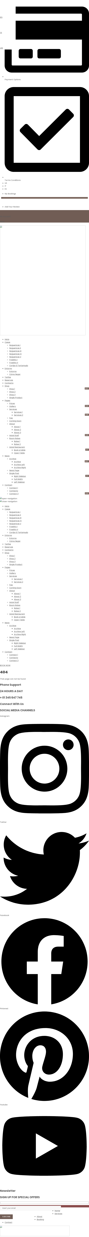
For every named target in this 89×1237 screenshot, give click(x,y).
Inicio (7, 339)
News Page (14, 470)
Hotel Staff (14, 435)
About (12, 424)
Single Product (15, 397)
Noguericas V (15, 357)
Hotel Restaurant (17, 447)
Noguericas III (15, 351)
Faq (11, 418)
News (7, 456)
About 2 (17, 429)
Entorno (8, 368)
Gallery (12, 406)
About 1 (17, 426)
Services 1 (18, 412)
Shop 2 (12, 391)
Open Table (19, 453)
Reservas (9, 380)
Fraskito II (13, 362)
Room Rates (14, 438)
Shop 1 (12, 389)
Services (13, 409)
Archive (12, 458)
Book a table (19, 450)
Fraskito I (13, 359)
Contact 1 (13, 488)
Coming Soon (15, 421)
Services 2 (18, 415)
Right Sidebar (20, 476)
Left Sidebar (19, 482)
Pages (7, 400)
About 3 (17, 432)
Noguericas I (14, 345)
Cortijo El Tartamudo (18, 365)
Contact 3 (13, 493)
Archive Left (19, 464)
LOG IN (2, 221)
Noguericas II (15, 348)
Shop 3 (12, 394)
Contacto (9, 383)
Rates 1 (17, 441)
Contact (8, 485)
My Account (5, 216)
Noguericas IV (15, 354)
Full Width (18, 479)
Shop (7, 386)
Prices (12, 403)
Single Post (14, 473)
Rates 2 (17, 444)
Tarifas (8, 377)
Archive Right (20, 467)
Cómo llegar (15, 374)
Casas (7, 342)
